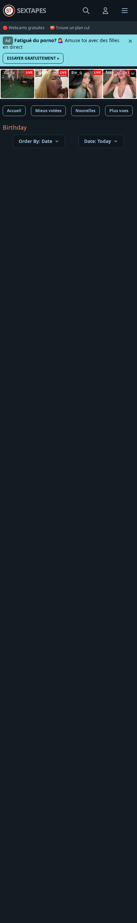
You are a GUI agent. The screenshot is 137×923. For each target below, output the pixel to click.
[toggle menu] (86, 10)
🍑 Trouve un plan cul (69, 28)
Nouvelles (85, 110)
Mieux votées (48, 110)
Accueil (14, 110)
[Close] (130, 41)
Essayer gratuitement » (33, 58)
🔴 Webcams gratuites (24, 28)
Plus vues (118, 110)
